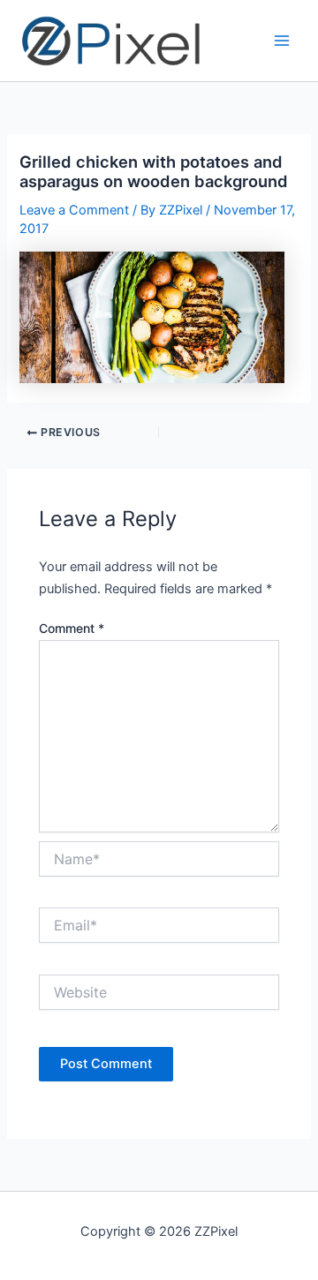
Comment (71, 628)
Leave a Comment (74, 210)
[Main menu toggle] (281, 40)
